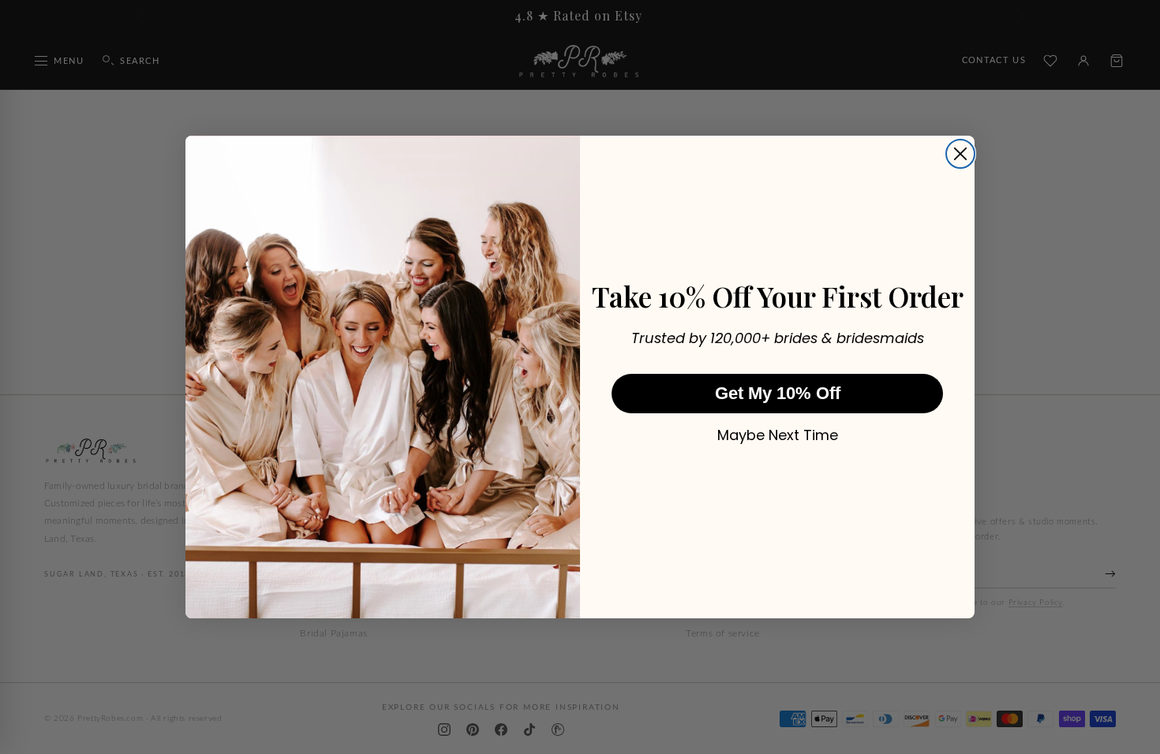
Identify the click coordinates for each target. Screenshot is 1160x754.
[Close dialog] (960, 154)
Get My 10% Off (777, 393)
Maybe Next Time (777, 435)
